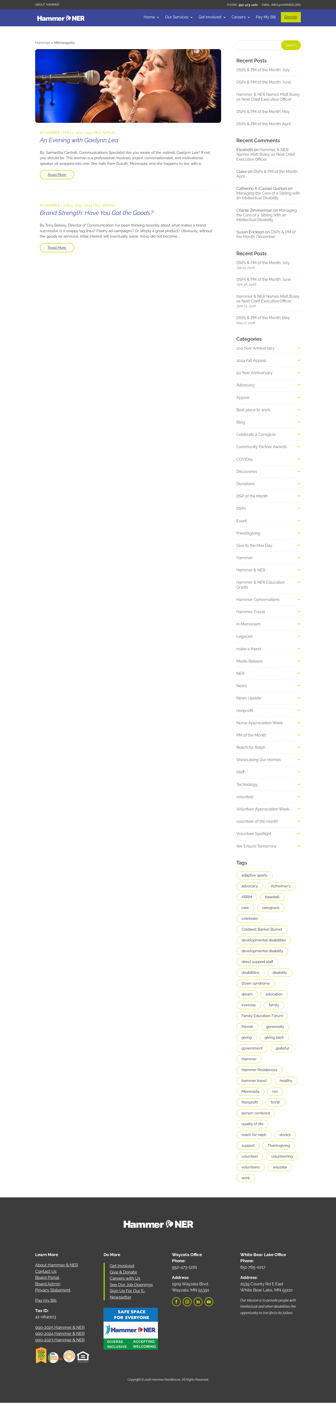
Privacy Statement (53, 1290)
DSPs (241, 508)
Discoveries (246, 471)
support (248, 1145)
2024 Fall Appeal (100, 133)
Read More (57, 174)
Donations (245, 484)
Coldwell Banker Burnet (262, 929)
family (274, 1005)
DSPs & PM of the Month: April (263, 124)
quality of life (252, 1124)
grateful (282, 1048)
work (246, 1178)
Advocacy (245, 385)
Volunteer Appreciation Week (262, 809)
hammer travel (254, 1080)
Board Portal (47, 1277)
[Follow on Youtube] (208, 1301)
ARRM (247, 897)
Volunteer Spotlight (253, 833)
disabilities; (251, 972)
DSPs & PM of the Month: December (266, 234)
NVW (275, 1102)
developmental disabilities (264, 940)
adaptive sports (254, 875)
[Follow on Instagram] (187, 1301)
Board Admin (47, 1283)
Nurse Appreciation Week (259, 723)
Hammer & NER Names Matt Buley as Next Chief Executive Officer (268, 96)
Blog (240, 422)
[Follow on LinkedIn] (198, 1301)
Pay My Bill (266, 17)
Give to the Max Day (254, 545)
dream (247, 994)
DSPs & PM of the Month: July (263, 70)
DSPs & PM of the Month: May (263, 111)
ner (275, 1091)
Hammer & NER (250, 570)
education (274, 994)
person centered (256, 1113)
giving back (274, 1037)
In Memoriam (248, 624)
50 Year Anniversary (254, 372)
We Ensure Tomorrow (256, 846)
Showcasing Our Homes (258, 759)
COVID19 (244, 459)
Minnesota (250, 1091)
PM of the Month (251, 735)
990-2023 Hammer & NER (60, 1339)
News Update (248, 698)
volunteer (245, 796)
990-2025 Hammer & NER (60, 1327)
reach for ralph (254, 1135)
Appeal (242, 397)
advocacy (250, 886)
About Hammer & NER (56, 1264)
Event (241, 521)
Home (149, 17)
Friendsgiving (248, 533)
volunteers (251, 1167)
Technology (247, 784)
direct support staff (257, 962)
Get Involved (210, 17)
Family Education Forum (262, 1016)
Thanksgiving (279, 1145)
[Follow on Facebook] (176, 1301)
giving (247, 1037)
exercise (249, 1005)
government (252, 1048)
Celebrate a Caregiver (256, 434)
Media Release (249, 661)
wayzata (280, 1167)
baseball (272, 897)
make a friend (248, 649)
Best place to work (253, 410)
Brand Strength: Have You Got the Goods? (96, 212)
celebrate (250, 918)
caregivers (270, 908)
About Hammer (47, 4)
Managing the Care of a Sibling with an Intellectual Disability (268, 195)
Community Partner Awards (261, 446)
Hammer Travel (250, 611)
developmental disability (262, 951)
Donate (290, 17)
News (241, 685)
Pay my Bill (46, 1300)
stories (284, 1135)
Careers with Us (125, 1278)
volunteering (282, 1156)
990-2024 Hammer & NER (60, 1333)
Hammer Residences (259, 1070)
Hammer (52, 133)
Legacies (244, 636)
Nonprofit (250, 1102)
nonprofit (244, 710)
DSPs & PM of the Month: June (263, 82)
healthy (286, 1080)
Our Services (176, 17)
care (245, 908)
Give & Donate (123, 1272)
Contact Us (46, 1271)
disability (280, 972)
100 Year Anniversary (255, 348)
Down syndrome (256, 983)
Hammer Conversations (258, 599)
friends (247, 1026)
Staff (240, 772)
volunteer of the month (257, 821)
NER (240, 673)
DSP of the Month (252, 496)
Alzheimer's (280, 886)
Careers (238, 17)
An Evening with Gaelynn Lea (79, 140)
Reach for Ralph (250, 747)
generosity (275, 1026)
